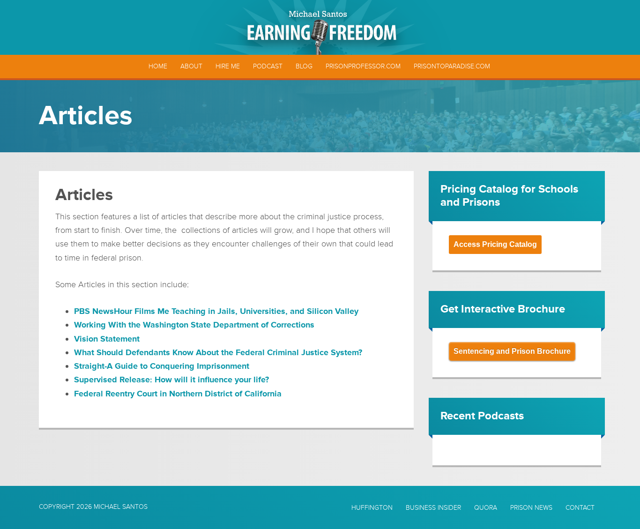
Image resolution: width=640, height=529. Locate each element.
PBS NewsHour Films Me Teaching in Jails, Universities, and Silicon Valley (216, 311)
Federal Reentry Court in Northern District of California (178, 393)
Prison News (531, 508)
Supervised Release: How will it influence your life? (171, 379)
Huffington (372, 508)
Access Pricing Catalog (495, 244)
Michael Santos (121, 507)
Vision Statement (107, 339)
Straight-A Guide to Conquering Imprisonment (161, 366)
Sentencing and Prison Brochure (512, 351)
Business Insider (433, 508)
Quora (485, 508)
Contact (580, 508)
